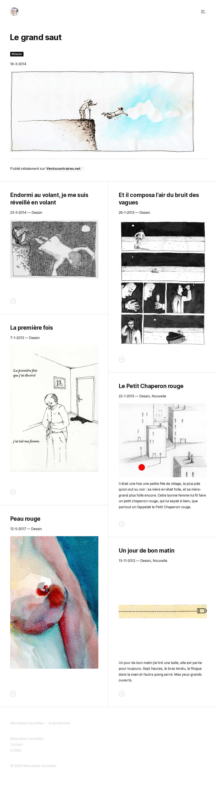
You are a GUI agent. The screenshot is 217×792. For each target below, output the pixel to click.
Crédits (16, 750)
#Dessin (17, 54)
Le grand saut (59, 723)
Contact (16, 744)
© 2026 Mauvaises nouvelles (33, 766)
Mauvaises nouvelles (26, 723)
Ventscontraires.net (63, 168)
